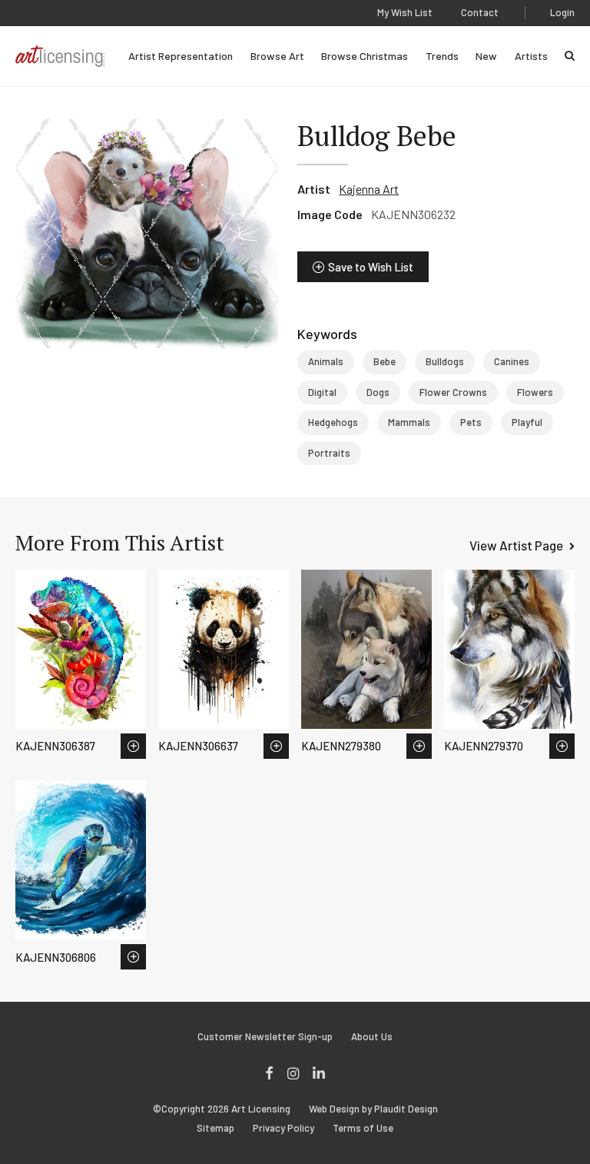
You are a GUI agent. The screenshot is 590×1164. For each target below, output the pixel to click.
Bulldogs (445, 361)
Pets (471, 422)
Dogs (377, 392)
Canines (511, 361)
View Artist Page (516, 545)
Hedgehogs (333, 422)
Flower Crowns (453, 392)
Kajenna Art (369, 188)
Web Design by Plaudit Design (373, 1109)
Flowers (535, 392)
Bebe (384, 361)
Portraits (329, 453)
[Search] (570, 55)
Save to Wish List (370, 267)
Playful (527, 422)
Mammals (409, 422)
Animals (325, 361)
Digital (322, 392)
